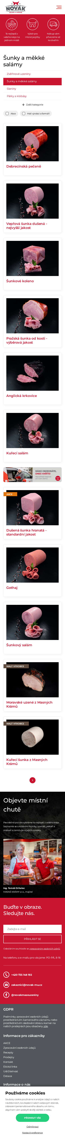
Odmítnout (32, 1126)
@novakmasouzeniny (25, 995)
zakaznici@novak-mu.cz (26, 984)
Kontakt (8, 1061)
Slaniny (11, 88)
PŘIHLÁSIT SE (32, 939)
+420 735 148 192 (21, 974)
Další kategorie (34, 104)
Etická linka (10, 1066)
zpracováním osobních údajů (45, 948)
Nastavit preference (32, 1132)
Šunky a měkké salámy (22, 81)
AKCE (6, 1043)
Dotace (7, 1076)
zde (46, 1026)
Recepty (8, 1052)
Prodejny (8, 1057)
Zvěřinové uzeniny (19, 74)
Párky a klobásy (17, 96)
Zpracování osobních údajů (19, 1047)
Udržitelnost (10, 1071)
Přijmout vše (32, 1117)
